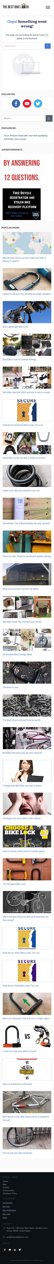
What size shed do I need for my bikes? (21, 589)
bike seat (6, 1214)
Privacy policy (8, 1190)
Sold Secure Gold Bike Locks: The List (20, 986)
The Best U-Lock (10, 687)
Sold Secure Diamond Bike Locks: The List (22, 425)
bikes (5, 1218)
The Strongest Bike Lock (14, 884)
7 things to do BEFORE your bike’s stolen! (22, 786)
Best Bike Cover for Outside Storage (19, 359)
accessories (7, 1203)
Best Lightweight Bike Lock (15, 327)
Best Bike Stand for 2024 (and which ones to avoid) (26, 392)
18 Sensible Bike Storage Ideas (17, 654)
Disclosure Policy (10, 1193)
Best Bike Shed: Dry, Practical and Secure (22, 622)
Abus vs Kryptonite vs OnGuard (17, 1084)
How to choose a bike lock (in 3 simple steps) (23, 851)
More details (20, 139)
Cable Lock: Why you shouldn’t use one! (21, 490)
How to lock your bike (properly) (17, 1153)
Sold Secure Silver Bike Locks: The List (21, 953)
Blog (4, 1184)
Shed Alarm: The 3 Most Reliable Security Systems (26, 523)
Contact (6, 1187)
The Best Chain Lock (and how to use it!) (21, 720)
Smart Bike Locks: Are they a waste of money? (24, 458)
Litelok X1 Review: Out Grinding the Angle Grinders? (27, 294)
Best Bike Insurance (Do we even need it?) (22, 753)
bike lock (6, 1207)
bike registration (9, 1210)
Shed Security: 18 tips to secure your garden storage (27, 556)
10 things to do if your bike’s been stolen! (21, 818)
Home (5, 1181)
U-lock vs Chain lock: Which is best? (19, 1051)
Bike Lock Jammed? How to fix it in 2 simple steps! (26, 1018)
